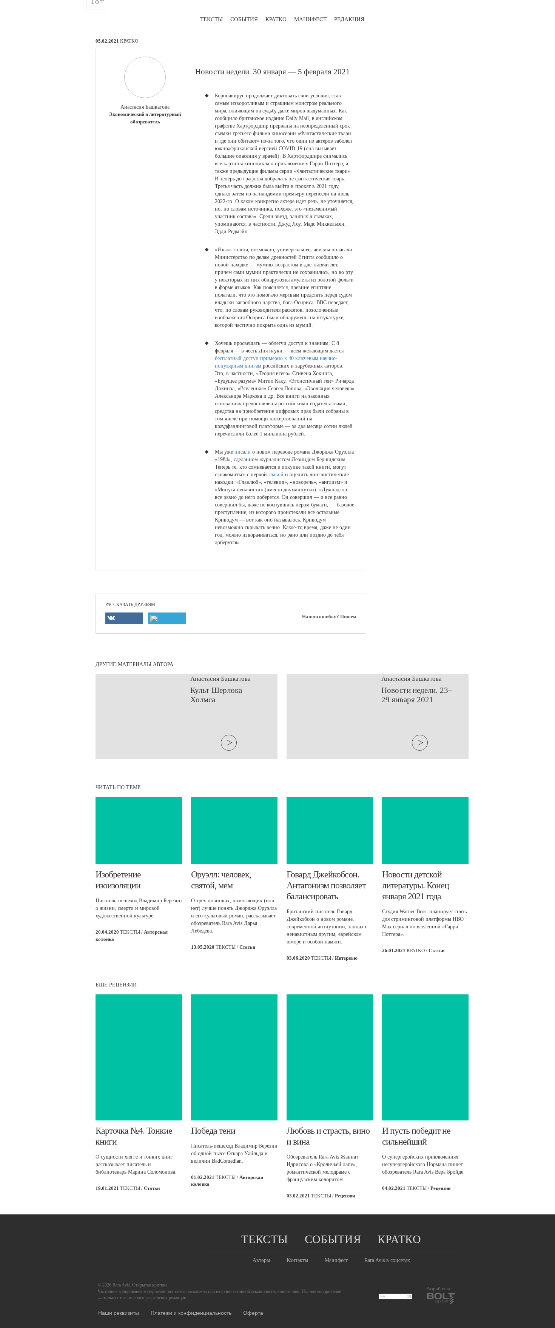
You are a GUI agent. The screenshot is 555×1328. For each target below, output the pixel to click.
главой (276, 474)
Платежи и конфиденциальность (191, 1312)
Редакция (349, 19)
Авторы (261, 1260)
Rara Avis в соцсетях (387, 1260)
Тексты (211, 19)
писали (242, 452)
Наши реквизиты (118, 1312)
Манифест (310, 19)
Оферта (253, 1312)
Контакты (297, 1260)
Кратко (276, 19)
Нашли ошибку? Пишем (329, 616)
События (244, 19)
